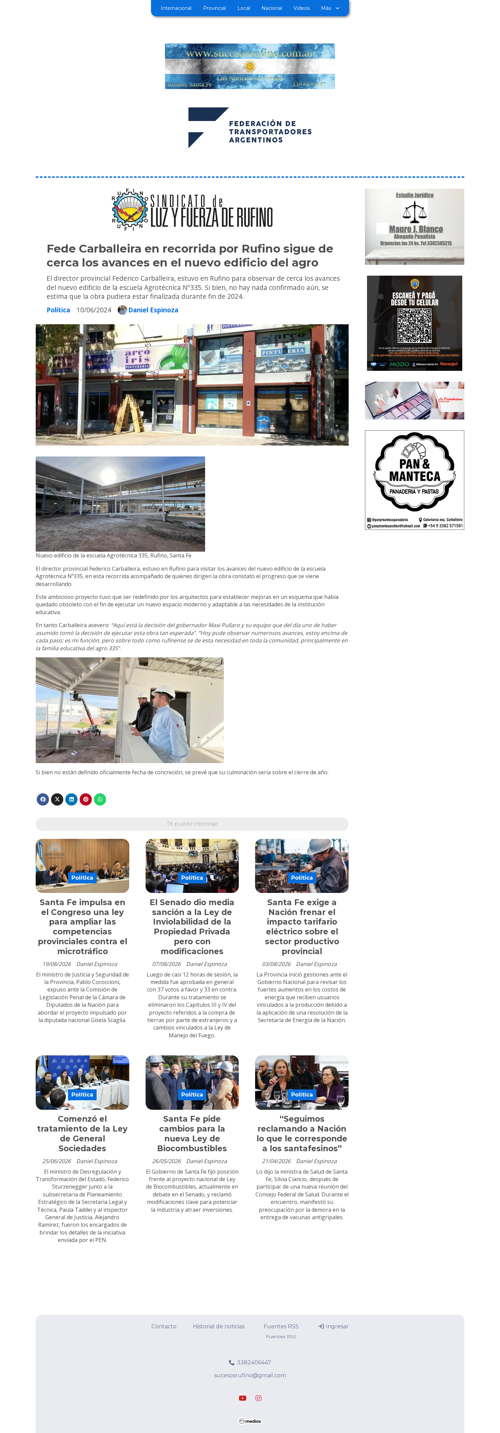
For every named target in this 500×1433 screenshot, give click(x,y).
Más (326, 8)
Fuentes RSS (281, 1326)
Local (243, 8)
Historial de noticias (219, 1326)
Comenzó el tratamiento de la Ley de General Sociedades (82, 1133)
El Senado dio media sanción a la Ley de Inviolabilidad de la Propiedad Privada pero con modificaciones (192, 927)
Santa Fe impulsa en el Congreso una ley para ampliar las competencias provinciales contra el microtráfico (82, 927)
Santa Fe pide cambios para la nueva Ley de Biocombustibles (192, 1133)
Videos (302, 8)
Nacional (272, 8)
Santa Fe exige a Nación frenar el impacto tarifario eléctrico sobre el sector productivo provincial (302, 927)
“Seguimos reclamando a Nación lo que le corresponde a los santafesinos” (301, 1133)
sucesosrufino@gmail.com (250, 1375)
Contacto (164, 1326)
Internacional (176, 8)
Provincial (214, 8)
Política (58, 309)
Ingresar (336, 1326)
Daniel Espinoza (153, 310)
